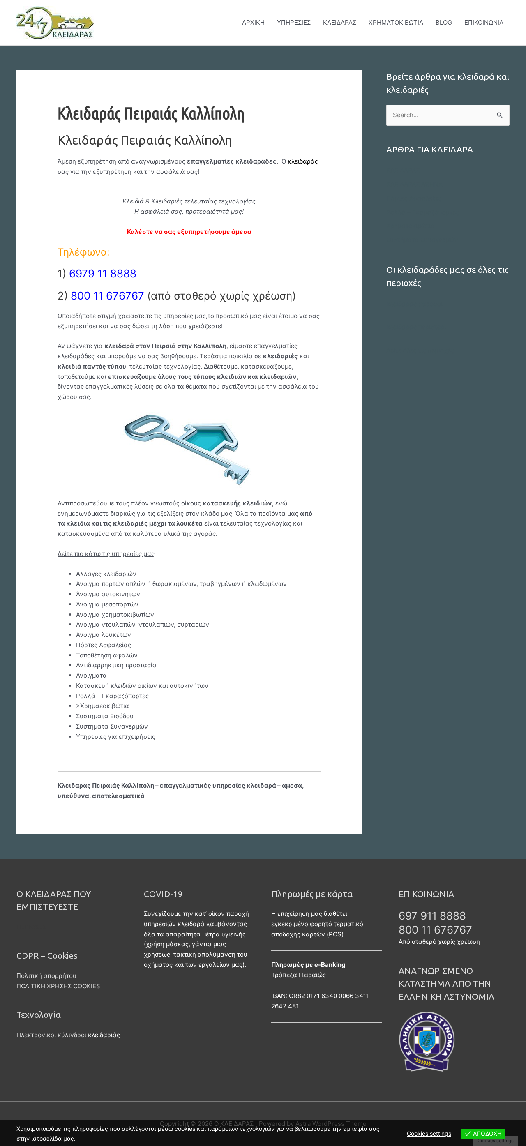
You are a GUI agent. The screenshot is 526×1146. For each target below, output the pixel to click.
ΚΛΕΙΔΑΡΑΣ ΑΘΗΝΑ (414, 184)
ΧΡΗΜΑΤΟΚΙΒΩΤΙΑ (396, 22)
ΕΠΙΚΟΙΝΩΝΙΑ (483, 22)
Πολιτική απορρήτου (46, 976)
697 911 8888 (432, 915)
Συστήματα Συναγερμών (422, 240)
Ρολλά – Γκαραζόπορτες (422, 212)
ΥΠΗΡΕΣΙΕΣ (294, 22)
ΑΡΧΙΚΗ (253, 22)
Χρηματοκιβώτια (410, 226)
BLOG (444, 22)
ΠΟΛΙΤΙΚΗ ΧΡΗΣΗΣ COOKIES (58, 986)
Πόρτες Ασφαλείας (413, 198)
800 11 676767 (435, 929)
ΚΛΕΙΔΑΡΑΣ (339, 22)
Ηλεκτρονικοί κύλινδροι (51, 1035)
